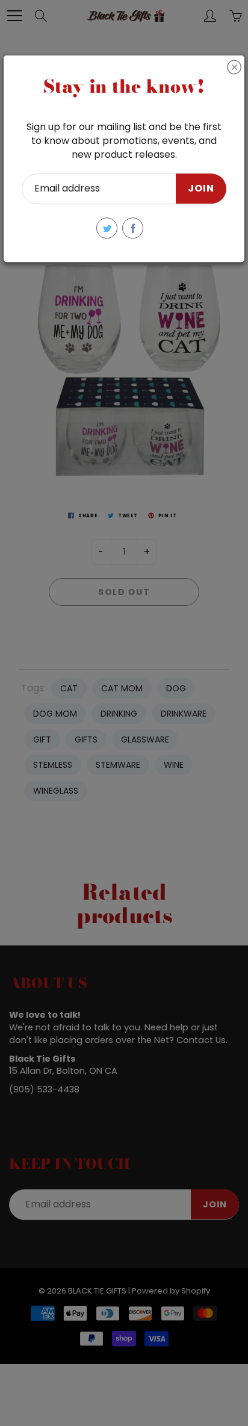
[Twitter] (106, 227)
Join (201, 189)
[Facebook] (132, 227)
